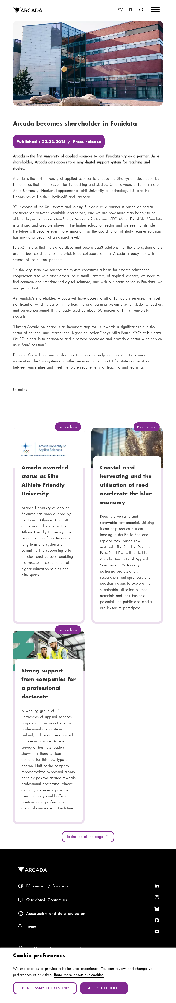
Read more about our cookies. (79, 974)
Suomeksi (130, 9)
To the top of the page (86, 836)
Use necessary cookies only (45, 988)
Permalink (20, 389)
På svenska (120, 9)
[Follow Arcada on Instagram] (157, 897)
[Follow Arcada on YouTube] (157, 931)
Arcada (27, 10)
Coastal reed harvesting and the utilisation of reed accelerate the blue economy (126, 485)
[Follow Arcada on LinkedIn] (157, 886)
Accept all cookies (104, 988)
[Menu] (155, 10)
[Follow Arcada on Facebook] (157, 920)
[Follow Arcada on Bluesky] (157, 908)
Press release (87, 141)
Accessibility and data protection (55, 913)
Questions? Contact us (46, 900)
